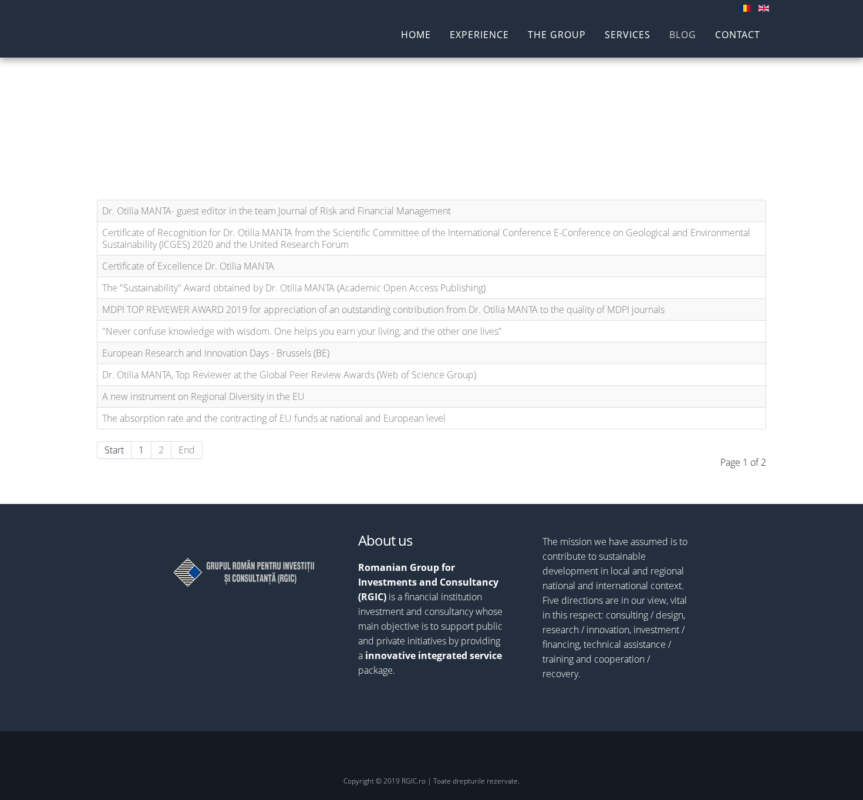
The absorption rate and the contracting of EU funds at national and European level (274, 418)
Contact (737, 35)
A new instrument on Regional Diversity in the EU (203, 396)
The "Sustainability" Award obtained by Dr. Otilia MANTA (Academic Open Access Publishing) (294, 287)
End (186, 449)
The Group (557, 35)
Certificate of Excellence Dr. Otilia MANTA (188, 266)
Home (416, 35)
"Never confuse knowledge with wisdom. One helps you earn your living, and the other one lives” (301, 331)
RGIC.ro (160, 36)
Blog (682, 35)
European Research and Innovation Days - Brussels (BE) (215, 353)
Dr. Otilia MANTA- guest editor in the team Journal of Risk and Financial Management (276, 210)
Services (627, 35)
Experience (479, 35)
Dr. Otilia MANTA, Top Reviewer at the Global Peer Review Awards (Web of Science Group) (289, 374)
